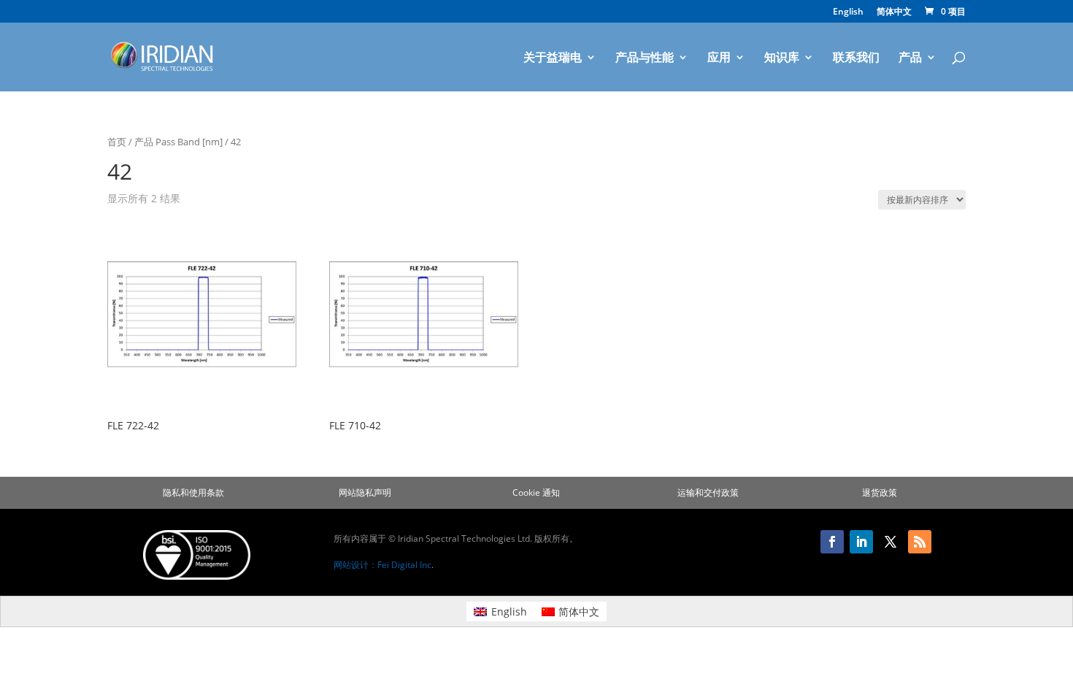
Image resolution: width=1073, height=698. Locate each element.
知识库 (781, 58)
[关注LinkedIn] (861, 541)
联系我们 (856, 58)
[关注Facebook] (832, 541)
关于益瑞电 (552, 58)
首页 (116, 141)
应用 (719, 58)
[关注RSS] (919, 541)
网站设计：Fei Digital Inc (382, 565)
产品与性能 (644, 58)
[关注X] (890, 541)
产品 (910, 58)
